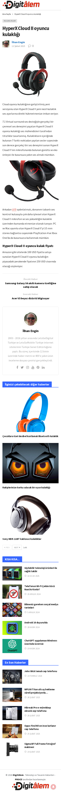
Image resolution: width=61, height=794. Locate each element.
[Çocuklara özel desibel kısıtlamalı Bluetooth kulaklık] (30, 412)
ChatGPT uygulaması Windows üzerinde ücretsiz (40, 642)
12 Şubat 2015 (18, 46)
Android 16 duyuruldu (36, 622)
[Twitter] (22, 367)
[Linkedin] (43, 367)
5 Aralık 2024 (33, 612)
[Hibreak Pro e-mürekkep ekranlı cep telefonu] (12, 713)
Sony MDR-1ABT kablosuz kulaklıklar (21, 538)
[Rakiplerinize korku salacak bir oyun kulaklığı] (30, 463)
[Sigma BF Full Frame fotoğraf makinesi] (12, 749)
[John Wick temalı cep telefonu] (12, 677)
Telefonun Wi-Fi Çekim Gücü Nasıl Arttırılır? (39, 588)
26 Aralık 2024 (33, 594)
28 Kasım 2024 (33, 627)
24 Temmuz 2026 (34, 676)
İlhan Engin (18, 42)
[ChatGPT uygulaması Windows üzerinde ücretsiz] (12, 646)
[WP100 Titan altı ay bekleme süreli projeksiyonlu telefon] (12, 695)
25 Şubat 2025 (33, 733)
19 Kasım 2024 (33, 648)
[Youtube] (32, 367)
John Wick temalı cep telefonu (40, 671)
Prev (8, 547)
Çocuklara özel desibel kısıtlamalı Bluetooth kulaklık (30, 436)
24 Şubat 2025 (33, 751)
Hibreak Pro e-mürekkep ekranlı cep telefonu (37, 709)
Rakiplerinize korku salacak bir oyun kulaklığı (26, 487)
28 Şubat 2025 (33, 697)
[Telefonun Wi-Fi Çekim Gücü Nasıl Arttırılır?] (12, 592)
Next (16, 547)
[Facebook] (17, 367)
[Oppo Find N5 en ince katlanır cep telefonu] (12, 731)
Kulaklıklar (10, 21)
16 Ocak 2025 (33, 576)
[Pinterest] (38, 367)
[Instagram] (27, 367)
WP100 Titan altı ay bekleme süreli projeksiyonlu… (39, 691)
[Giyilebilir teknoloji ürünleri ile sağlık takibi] (12, 573)
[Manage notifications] (53, 786)
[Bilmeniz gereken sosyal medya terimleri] (12, 610)
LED (14, 209)
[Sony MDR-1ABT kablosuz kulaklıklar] (30, 514)
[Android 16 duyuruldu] (12, 628)
